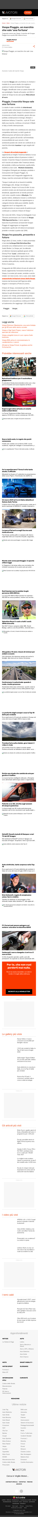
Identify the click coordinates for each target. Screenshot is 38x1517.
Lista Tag (5, 1409)
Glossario (24, 1366)
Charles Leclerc (26, 1451)
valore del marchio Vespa (13, 75)
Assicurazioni (25, 1420)
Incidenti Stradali (26, 1436)
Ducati (23, 1446)
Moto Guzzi (6, 1454)
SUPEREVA (23, 1503)
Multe (22, 1430)
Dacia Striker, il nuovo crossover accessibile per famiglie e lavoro (25, 1040)
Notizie (5, 1339)
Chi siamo (7, 1506)
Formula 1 (5, 1369)
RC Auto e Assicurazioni (6, 1392)
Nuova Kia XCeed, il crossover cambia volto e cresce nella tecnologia (25, 1078)
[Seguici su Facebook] (16, 1491)
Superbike (5, 1451)
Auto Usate (6, 1422)
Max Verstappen (26, 1454)
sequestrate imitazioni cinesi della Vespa (18, 278)
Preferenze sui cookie (16, 1507)
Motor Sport (7, 1366)
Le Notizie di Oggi (8, 1342)
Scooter (4, 1449)
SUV (3, 1428)
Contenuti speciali (12, 1482)
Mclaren (23, 1449)
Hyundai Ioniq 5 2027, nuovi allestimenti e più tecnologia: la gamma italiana (26, 1301)
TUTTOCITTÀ (15, 1501)
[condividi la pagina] (34, 46)
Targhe (23, 1415)
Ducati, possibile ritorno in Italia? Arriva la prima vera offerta (25, 1141)
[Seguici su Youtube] (21, 1491)
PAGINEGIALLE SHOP (25, 1499)
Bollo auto (24, 1409)
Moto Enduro (6, 1441)
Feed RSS (29, 1482)
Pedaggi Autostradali (27, 1425)
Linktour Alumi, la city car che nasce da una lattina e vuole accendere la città (25, 1249)
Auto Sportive (6, 1438)
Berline (4, 1433)
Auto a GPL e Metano (27, 1349)
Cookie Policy (29, 1506)
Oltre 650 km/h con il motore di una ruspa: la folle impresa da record (26, 1320)
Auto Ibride (23, 1354)
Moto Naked (6, 1444)
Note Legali (15, 1506)
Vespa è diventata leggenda (15, 152)
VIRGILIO (8, 1499)
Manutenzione (7, 1386)
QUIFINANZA (32, 1501)
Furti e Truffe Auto (26, 1433)
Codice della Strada (8, 1383)
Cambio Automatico (27, 1462)
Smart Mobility (26, 1362)
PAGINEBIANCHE (7, 1501)
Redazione (15, 1398)
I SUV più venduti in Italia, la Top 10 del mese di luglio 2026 (26, 1050)
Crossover (5, 1425)
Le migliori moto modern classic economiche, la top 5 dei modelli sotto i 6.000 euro (26, 1160)
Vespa (14, 309)
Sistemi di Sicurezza (27, 1422)
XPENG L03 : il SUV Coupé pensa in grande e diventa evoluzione (26, 1221)
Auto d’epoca (24, 1357)
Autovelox (24, 1412)
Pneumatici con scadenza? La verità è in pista (26, 1239)
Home (3, 23)
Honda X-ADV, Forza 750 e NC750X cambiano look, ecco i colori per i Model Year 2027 (26, 1151)
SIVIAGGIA (25, 1501)
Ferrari (23, 1444)
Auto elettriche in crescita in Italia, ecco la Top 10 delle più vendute (26, 1069)
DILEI (20, 1501)
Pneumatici (6, 1465)
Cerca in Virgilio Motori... (18, 1476)
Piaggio (6, 309)
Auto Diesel (6, 1420)
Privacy (22, 1506)
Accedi (28, 12)
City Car (5, 1430)
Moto (8, 23)
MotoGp (23, 1441)
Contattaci (22, 1482)
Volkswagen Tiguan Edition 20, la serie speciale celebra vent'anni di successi (26, 1059)
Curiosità (24, 1378)
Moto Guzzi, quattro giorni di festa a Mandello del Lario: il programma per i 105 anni (26, 1132)
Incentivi (23, 1428)
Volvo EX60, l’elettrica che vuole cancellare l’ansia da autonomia (25, 1230)
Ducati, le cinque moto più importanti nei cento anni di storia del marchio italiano (26, 1169)
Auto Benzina (6, 1417)
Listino (22, 1342)
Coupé (4, 1436)
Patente (4, 1389)
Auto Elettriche (24, 1351)
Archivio (19, 1484)
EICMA (4, 1457)
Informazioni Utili (7, 1379)
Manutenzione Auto (8, 1459)
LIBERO (4, 1499)
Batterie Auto (25, 1457)
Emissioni (24, 1459)
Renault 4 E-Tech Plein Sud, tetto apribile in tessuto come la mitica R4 (26, 1310)
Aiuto (25, 1507)
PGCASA (34, 1499)
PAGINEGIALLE (15, 1499)
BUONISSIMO (16, 1503)
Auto (22, 1339)
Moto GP (5, 1372)
